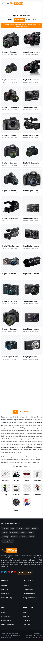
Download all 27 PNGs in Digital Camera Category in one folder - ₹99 (22, 25)
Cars (12, 528)
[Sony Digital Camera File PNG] (32, 345)
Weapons (14, 537)
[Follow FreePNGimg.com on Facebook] (2, 572)
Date (28, 20)
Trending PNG (5, 593)
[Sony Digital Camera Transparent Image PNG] (32, 289)
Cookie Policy (5, 616)
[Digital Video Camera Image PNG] (32, 68)
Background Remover (30, 598)
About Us (26, 616)
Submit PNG (27, 624)
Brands (31, 532)
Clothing (5, 537)
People (20, 528)
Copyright (7, 633)
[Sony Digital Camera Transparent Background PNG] (32, 206)
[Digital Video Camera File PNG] (11, 206)
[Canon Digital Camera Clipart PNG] (32, 179)
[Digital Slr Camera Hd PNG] (32, 151)
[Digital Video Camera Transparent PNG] (32, 262)
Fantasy (23, 537)
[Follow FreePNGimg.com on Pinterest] (9, 572)
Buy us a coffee (26, 573)
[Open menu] (8, 3)
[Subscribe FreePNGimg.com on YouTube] (15, 572)
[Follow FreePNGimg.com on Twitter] (5, 572)
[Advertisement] (21, 386)
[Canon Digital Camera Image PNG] (11, 289)
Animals (5, 528)
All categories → (8, 541)
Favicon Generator (29, 593)
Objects (31, 537)
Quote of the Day (6, 598)
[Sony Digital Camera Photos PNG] (32, 317)
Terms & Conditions (7, 624)
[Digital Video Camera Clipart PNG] (11, 234)
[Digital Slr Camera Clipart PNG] (11, 40)
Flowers (34, 528)
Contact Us (26, 620)
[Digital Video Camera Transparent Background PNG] (32, 123)
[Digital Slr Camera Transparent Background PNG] (11, 123)
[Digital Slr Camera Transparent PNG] (11, 151)
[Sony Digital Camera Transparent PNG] (32, 234)
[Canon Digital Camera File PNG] (11, 345)
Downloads (19, 20)
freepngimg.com (30, 635)
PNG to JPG (26, 585)
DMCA (3, 612)
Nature (5, 532)
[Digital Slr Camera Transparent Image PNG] (11, 68)
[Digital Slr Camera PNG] (11, 262)
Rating (35, 20)
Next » (26, 412)
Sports (23, 532)
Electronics (14, 532)
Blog (24, 612)
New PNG (4, 585)
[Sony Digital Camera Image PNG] (32, 96)
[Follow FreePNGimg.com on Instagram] (12, 572)
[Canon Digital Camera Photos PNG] (32, 40)
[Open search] (3, 3)
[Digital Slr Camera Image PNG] (11, 317)
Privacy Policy (6, 620)
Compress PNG (28, 589)
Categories (4, 589)
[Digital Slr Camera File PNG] (11, 96)
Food (27, 528)
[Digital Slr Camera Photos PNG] (11, 179)
